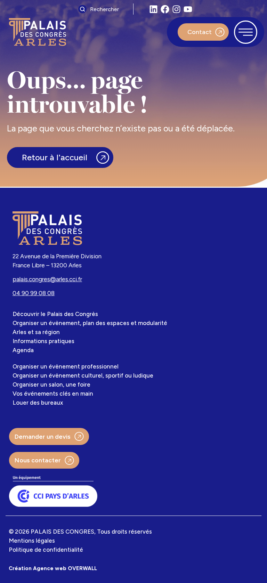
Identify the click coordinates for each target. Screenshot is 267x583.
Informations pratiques (43, 341)
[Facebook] (165, 9)
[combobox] (104, 9)
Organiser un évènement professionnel (66, 366)
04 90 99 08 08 (34, 293)
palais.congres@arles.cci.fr (47, 279)
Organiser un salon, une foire (51, 384)
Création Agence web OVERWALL (53, 568)
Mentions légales (32, 540)
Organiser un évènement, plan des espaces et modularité (90, 322)
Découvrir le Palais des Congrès (55, 313)
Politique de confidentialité (46, 549)
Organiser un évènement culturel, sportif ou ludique (83, 375)
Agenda (23, 350)
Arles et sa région (36, 332)
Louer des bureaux (38, 402)
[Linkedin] (153, 9)
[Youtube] (188, 9)
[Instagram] (176, 9)
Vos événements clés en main (53, 393)
